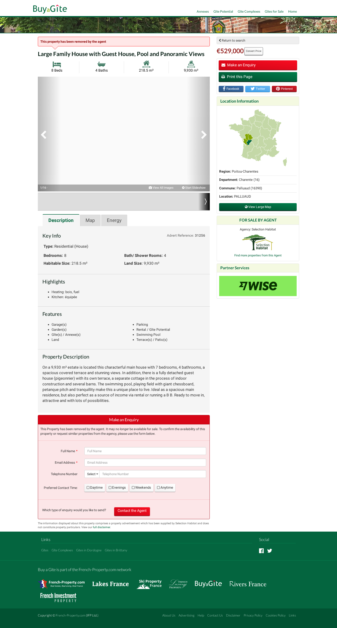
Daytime (96, 487)
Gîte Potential (223, 11)
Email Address (65, 462)
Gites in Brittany (116, 550)
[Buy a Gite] (49, 9)
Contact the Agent (132, 510)
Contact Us (215, 615)
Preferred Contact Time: (60, 488)
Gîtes (44, 550)
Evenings (119, 487)
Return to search (233, 40)
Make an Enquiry (241, 65)
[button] (49, 134)
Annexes (203, 11)
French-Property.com (70, 615)
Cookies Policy (276, 615)
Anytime (166, 487)
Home (292, 11)
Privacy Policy (253, 615)
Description (61, 220)
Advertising (186, 615)
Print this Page (239, 76)
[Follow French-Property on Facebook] (261, 550)
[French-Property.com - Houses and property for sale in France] (64, 582)
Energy (114, 220)
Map (90, 220)
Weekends (143, 487)
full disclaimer (101, 527)
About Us (168, 615)
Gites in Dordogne (89, 550)
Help (201, 615)
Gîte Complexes (249, 11)
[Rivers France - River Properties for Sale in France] (250, 582)
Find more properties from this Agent (258, 255)
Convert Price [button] (253, 51)
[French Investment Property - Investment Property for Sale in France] (61, 595)
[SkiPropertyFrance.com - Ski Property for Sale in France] (151, 582)
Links (292, 615)
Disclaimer (233, 615)
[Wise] (258, 286)
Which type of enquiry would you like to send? (74, 510)
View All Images (163, 187)
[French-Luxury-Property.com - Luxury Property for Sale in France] (180, 582)
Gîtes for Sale (274, 11)
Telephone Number (64, 474)
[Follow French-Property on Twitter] (269, 550)
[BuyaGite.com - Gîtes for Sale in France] (210, 582)
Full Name (68, 451)
